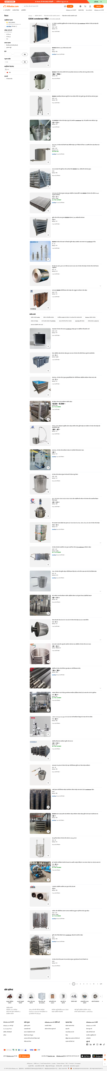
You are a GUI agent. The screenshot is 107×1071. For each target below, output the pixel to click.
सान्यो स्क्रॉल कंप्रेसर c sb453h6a (83, 1011)
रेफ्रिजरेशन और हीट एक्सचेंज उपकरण (52, 15)
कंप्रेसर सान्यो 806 (34, 321)
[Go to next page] (98, 983)
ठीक (25, 54)
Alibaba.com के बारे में (8, 1022)
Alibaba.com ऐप (60, 1056)
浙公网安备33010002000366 (81, 1068)
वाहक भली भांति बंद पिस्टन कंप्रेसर (65, 321)
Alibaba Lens (10, 1056)
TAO (66, 1063)
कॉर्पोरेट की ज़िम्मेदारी (7, 1032)
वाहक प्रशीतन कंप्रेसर (57, 1011)
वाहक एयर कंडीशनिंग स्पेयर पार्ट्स (37, 324)
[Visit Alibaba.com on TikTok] (104, 1044)
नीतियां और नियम (27, 1041)
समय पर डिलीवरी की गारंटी (29, 1032)
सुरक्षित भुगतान (27, 1025)
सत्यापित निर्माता (48, 1025)
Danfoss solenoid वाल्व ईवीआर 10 (38, 1011)
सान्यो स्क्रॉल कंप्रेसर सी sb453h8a (49, 321)
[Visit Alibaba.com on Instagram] (97, 1044)
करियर (4, 1035)
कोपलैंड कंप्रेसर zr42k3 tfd (93, 321)
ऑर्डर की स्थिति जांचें (90, 1032)
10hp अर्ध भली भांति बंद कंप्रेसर (36, 1009)
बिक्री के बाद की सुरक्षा (28, 1035)
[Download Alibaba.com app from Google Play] (98, 1056)
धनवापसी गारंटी (27, 1028)
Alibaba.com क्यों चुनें (8, 1025)
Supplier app (51, 1056)
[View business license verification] (68, 1068)
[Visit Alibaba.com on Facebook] (87, 1044)
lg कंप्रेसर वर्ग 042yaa (35, 1013)
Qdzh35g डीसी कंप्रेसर (79, 321)
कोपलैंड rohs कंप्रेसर (11, 1009)
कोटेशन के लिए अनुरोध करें (50, 1028)
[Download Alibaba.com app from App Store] (86, 1056)
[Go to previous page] (70, 983)
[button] (65, 6)
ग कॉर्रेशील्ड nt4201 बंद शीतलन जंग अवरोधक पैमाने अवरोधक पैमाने (69, 317)
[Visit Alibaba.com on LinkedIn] (91, 1044)
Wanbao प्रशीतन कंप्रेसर (90, 317)
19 (93, 983)
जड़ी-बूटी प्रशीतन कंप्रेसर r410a (82, 1009)
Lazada (53, 1063)
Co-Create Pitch (7, 1028)
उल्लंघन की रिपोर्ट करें (70, 1041)
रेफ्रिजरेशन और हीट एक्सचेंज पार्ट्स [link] (69, 15)
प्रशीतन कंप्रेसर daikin (35, 317)
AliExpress (29, 1063)
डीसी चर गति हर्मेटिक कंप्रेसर (48, 317)
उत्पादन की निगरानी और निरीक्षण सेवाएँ (32, 1038)
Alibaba (30, 15)
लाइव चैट (67, 1028)
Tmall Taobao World (45, 1063)
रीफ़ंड (67, 1035)
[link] (105, 1055)
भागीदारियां (88, 1038)
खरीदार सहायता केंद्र (70, 1025)
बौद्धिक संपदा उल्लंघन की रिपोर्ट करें (73, 1038)
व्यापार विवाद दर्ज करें (70, 1032)
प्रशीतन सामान (10, 1013)
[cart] (85, 6)
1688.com (36, 1063)
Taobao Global (60, 1063)
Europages (78, 1063)
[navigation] (16, 500)
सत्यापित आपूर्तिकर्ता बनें (91, 1035)
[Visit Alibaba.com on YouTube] (101, 1044)
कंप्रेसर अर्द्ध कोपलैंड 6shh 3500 (60, 1009)
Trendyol (71, 1063)
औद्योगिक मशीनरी (38, 15)
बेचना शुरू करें (89, 1028)
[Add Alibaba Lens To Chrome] (24, 1056)
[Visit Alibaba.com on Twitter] (94, 1044)
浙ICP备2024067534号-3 (96, 1068)
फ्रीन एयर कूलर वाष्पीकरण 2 (13, 1011)
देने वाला (57, 31)
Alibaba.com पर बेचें (91, 1025)
